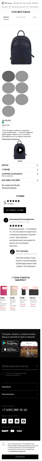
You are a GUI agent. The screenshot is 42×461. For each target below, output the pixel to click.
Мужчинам (27, 3)
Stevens (33, 300)
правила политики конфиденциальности (16, 374)
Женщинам (17, 3)
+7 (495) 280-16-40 (14, 409)
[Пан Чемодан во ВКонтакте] (10, 421)
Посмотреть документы (10, 139)
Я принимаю (16, 374)
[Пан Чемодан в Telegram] (4, 421)
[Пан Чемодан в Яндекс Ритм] (23, 421)
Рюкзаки (5, 7)
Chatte (13, 302)
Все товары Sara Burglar (11, 185)
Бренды (35, 3)
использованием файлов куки (17, 451)
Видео (20, 161)
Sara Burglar (34, 7)
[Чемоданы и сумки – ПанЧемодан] (7, 3)
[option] (21, 49)
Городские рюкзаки (18, 7)
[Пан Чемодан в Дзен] (17, 421)
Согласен (20, 457)
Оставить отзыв (15, 210)
